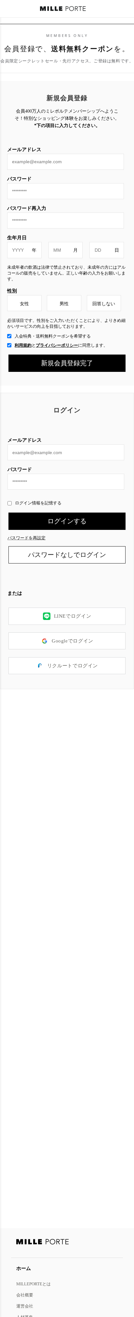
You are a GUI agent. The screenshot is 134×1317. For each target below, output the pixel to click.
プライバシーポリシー (57, 345)
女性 (24, 303)
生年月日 (17, 237)
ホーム (23, 1268)
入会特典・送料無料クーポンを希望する (53, 336)
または (14, 593)
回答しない (103, 303)
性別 (12, 290)
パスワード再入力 (26, 208)
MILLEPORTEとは (33, 1284)
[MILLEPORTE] (63, 9)
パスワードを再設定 (26, 538)
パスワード (19, 469)
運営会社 (24, 1306)
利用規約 (23, 345)
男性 (64, 303)
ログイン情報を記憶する (38, 503)
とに (61, 345)
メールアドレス (24, 439)
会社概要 (24, 1295)
